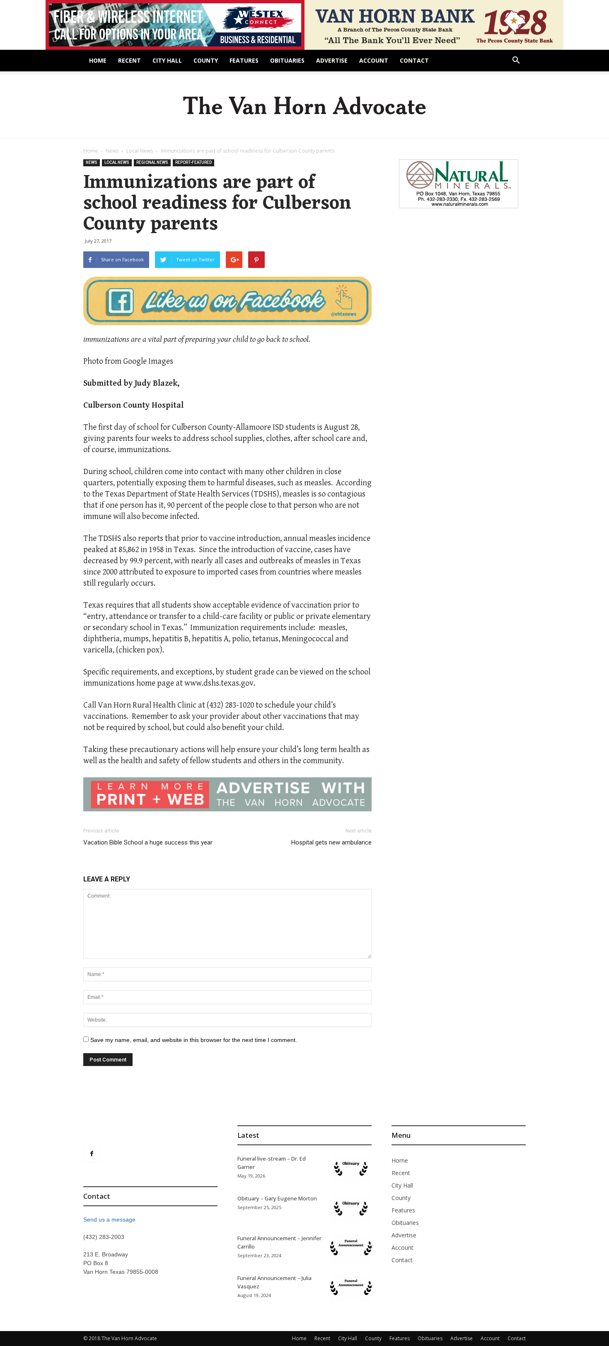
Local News (139, 150)
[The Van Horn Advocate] (304, 105)
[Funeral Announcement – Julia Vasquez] (351, 1288)
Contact (414, 60)
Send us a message (109, 1219)
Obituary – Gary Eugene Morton (277, 1198)
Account (373, 60)
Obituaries (287, 60)
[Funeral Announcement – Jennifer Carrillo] (351, 1248)
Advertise (332, 60)
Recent (129, 60)
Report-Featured (193, 162)
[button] (516, 61)
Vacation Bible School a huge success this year (148, 842)
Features (244, 60)
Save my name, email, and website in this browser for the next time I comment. (193, 1040)
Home (97, 60)
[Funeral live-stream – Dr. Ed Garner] (351, 1168)
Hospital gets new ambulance (331, 842)
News (112, 150)
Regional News (152, 162)
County (205, 60)
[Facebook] (91, 1154)
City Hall (167, 60)
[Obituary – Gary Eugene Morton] (351, 1208)
